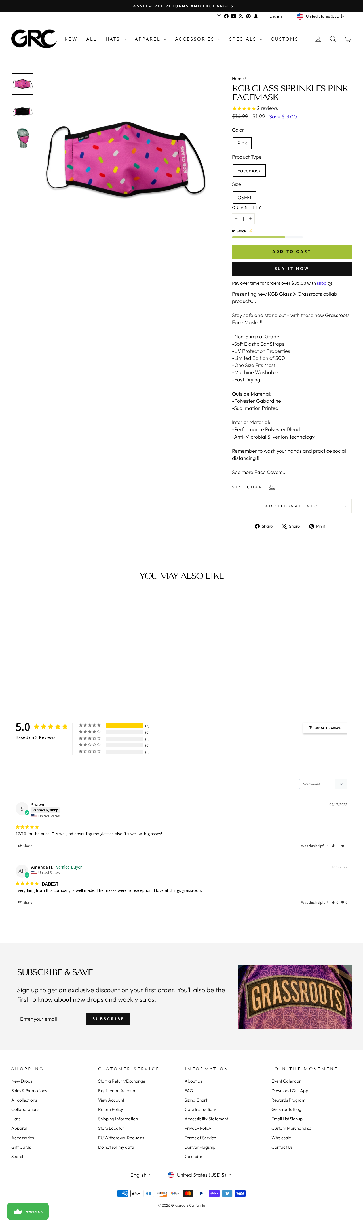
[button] (335, 846)
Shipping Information (118, 1118)
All (91, 39)
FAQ (189, 1090)
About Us (193, 1081)
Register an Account (117, 1090)
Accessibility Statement (206, 1118)
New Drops (21, 1081)
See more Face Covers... (259, 472)
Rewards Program (288, 1100)
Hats (114, 39)
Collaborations (25, 1109)
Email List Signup (287, 1118)
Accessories (195, 39)
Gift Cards (21, 1147)
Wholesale (281, 1137)
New (71, 39)
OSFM (244, 197)
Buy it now (292, 268)
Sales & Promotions (29, 1090)
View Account (111, 1100)
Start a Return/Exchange (121, 1081)
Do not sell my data (116, 1147)
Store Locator (111, 1128)
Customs (284, 39)
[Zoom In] (125, 160)
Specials (243, 39)
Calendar (193, 1156)
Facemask (249, 170)
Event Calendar (286, 1081)
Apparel (148, 39)
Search (17, 1156)
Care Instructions (200, 1109)
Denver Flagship (200, 1147)
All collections (24, 1100)
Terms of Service (200, 1137)
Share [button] (27, 846)
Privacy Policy (198, 1128)
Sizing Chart (196, 1100)
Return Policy (110, 1109)
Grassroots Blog (286, 1109)
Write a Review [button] (328, 728)
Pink (242, 143)
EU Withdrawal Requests (121, 1137)
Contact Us (281, 1147)
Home (238, 78)
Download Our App (289, 1090)
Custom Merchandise (291, 1128)
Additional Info (292, 506)
